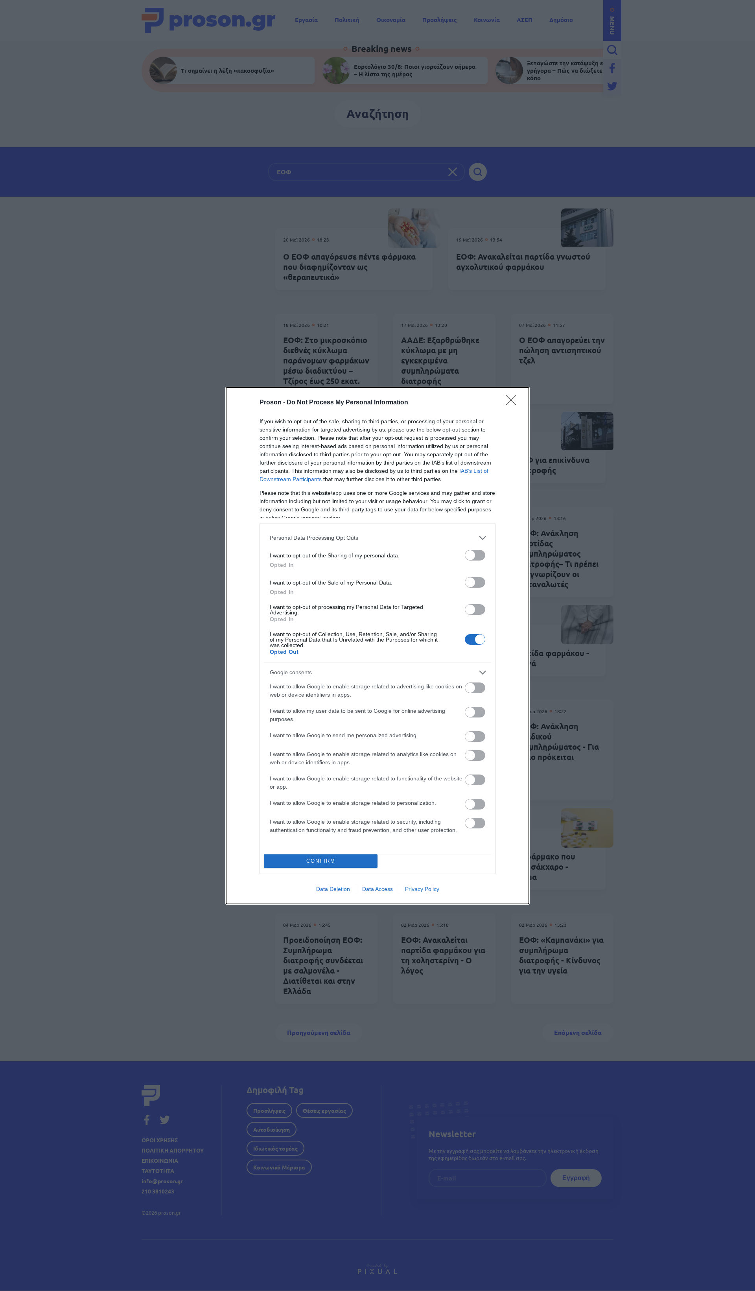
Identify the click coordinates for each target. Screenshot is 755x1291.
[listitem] (377, 538)
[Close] (513, 402)
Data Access (377, 889)
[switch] (475, 555)
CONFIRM (320, 861)
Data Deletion (333, 889)
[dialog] (377, 645)
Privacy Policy (422, 889)
